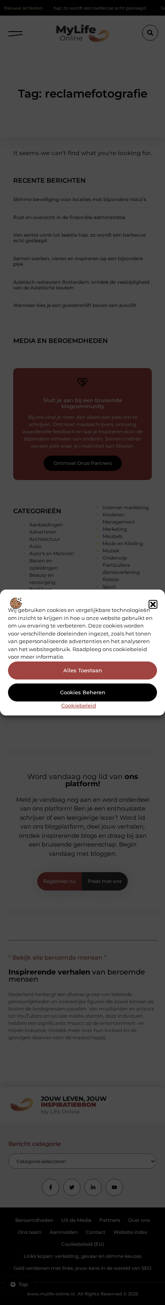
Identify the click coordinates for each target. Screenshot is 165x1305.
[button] (153, 604)
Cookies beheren (82, 692)
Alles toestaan (82, 670)
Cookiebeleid (78, 705)
